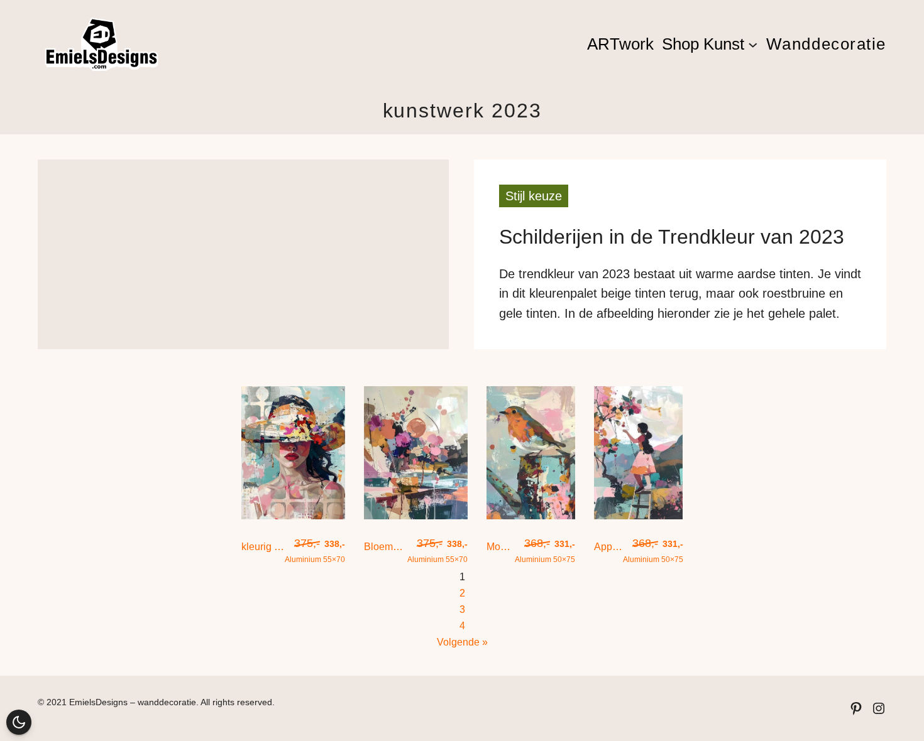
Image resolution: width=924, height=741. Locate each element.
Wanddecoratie (826, 44)
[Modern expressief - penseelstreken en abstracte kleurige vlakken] (531, 516)
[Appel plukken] (638, 516)
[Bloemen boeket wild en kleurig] (416, 516)
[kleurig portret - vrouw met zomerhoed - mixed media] (293, 516)
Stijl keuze (533, 196)
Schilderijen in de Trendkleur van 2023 (671, 236)
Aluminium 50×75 (545, 550)
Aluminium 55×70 (315, 550)
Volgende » (462, 642)
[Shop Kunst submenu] (753, 44)
